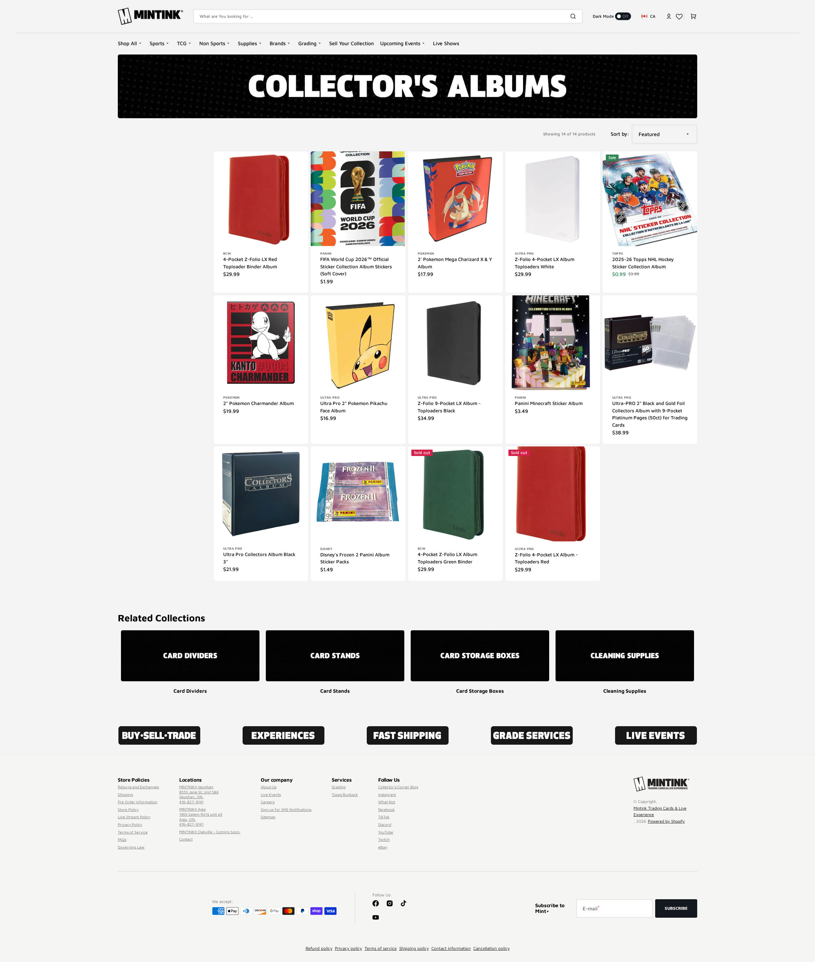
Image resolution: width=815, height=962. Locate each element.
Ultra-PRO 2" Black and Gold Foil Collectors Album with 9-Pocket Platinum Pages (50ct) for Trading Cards (650, 414)
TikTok (383, 816)
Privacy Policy (130, 824)
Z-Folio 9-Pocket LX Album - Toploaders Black (449, 407)
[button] (669, 16)
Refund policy (319, 948)
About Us (268, 787)
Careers (267, 801)
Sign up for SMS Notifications (286, 809)
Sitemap (268, 816)
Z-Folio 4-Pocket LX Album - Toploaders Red (546, 558)
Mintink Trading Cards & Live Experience (660, 811)
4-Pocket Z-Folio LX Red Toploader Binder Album (250, 263)
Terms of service (381, 948)
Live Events (271, 794)
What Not (386, 801)
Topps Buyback (345, 794)
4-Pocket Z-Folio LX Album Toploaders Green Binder (447, 558)
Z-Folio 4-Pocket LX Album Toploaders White (544, 263)
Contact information (451, 948)
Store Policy (128, 809)
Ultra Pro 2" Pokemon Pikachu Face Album (353, 407)
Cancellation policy (491, 948)
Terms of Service (133, 832)
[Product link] (261, 222)
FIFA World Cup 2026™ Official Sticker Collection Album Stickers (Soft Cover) (356, 266)
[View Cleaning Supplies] (480, 655)
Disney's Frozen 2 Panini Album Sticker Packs (354, 558)
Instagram (387, 794)
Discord (384, 824)
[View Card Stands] (190, 655)
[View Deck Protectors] (625, 655)
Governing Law (131, 847)
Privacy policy (348, 948)
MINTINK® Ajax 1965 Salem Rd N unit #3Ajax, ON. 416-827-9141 (200, 817)
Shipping (125, 794)
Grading (339, 787)
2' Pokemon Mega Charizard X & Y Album (455, 263)
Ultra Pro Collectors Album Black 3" (259, 558)
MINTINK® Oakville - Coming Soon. (209, 831)
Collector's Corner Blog (398, 787)
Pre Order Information (137, 801)
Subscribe (676, 908)
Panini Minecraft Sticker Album (549, 403)
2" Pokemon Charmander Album (258, 403)
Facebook (386, 809)
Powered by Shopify (666, 821)
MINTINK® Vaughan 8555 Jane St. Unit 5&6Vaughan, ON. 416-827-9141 (199, 794)
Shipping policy (414, 948)
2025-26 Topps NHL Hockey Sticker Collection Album (643, 263)
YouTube (385, 832)
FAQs (122, 839)
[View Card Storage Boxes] (335, 655)
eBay (382, 847)
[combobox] (388, 16)
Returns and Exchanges (138, 787)
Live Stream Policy (134, 816)
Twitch (384, 839)
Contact (186, 839)
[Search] (574, 16)
